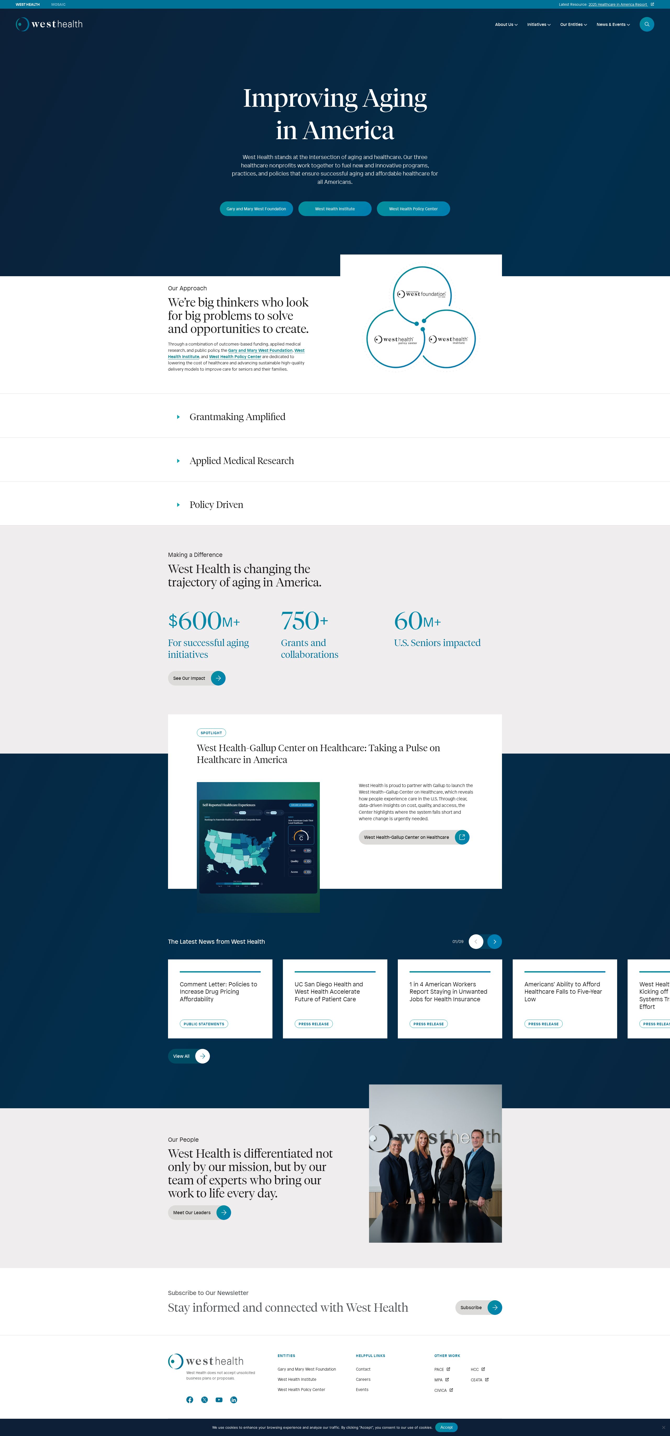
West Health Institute (297, 1379)
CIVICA (440, 1390)
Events (362, 1389)
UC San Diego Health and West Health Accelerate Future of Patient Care (329, 991)
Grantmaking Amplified (238, 416)
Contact (363, 1369)
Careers (363, 1379)
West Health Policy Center (235, 356)
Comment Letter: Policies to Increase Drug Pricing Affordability (218, 991)
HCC (475, 1369)
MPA (438, 1379)
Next (494, 941)
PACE (439, 1369)
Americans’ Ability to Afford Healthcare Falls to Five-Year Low (563, 991)
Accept (446, 1427)
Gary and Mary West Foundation (260, 350)
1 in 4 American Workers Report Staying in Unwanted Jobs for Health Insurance (448, 991)
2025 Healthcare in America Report (618, 4)
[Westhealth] (49, 30)
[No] (663, 1427)
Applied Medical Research (242, 460)
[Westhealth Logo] (205, 1368)
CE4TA (476, 1379)
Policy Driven (216, 504)
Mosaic (58, 4)
